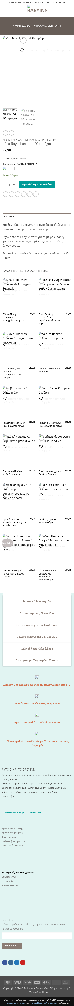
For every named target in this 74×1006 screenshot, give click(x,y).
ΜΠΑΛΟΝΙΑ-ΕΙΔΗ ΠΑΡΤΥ (47, 26)
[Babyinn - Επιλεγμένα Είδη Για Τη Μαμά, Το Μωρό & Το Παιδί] (37, 11)
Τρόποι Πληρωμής (12, 832)
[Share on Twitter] (17, 194)
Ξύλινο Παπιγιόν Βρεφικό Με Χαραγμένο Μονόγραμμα (47, 575)
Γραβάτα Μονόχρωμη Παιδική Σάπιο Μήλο (14, 424)
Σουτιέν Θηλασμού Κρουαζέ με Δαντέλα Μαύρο (13, 573)
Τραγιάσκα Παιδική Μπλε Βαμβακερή (13, 473)
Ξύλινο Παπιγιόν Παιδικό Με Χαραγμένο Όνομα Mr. (14, 317)
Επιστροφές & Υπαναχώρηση (18, 872)
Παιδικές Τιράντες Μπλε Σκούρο (48, 521)
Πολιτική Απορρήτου (13, 841)
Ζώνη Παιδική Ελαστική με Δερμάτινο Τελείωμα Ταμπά (49, 319)
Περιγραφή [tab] (8, 216)
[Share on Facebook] (11, 194)
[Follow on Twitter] (16, 963)
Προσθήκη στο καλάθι (37, 184)
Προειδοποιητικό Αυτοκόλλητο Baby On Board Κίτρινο (14, 522)
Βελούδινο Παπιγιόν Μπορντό (49, 370)
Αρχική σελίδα (21, 26)
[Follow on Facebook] (4, 963)
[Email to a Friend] (24, 194)
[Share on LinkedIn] (36, 194)
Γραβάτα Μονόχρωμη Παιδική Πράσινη (50, 473)
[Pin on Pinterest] (30, 194)
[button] (5, 11)
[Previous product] (11, 133)
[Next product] (5, 133)
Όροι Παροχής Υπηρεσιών (44, 1002)
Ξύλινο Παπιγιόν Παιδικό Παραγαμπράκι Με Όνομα (12, 373)
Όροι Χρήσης (9, 836)
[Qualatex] (9, 168)
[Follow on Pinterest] (22, 963)
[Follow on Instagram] (10, 963)
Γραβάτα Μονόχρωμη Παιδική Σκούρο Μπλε (50, 424)
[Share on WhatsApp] (5, 194)
